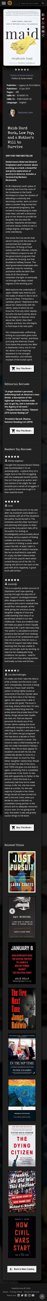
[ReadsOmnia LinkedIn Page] (18, 1295)
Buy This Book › (24, 368)
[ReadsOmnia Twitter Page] (22, 1295)
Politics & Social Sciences (22, 75)
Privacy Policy (16, 1291)
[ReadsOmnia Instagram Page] (29, 1295)
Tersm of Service (31, 1291)
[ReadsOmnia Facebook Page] (25, 1295)
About (5, 1291)
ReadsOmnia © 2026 (21, 1288)
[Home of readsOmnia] (10, 3)
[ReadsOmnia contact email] (32, 1295)
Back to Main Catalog (24, 1269)
